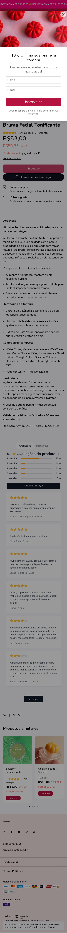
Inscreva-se (33, 102)
